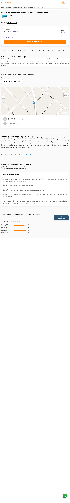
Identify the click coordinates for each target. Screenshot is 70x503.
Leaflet (65, 113)
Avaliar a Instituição (61, 218)
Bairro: (12, 79)
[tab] (35, 174)
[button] (33, 103)
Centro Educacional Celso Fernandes (21, 155)
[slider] (16, 221)
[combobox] (12, 22)
